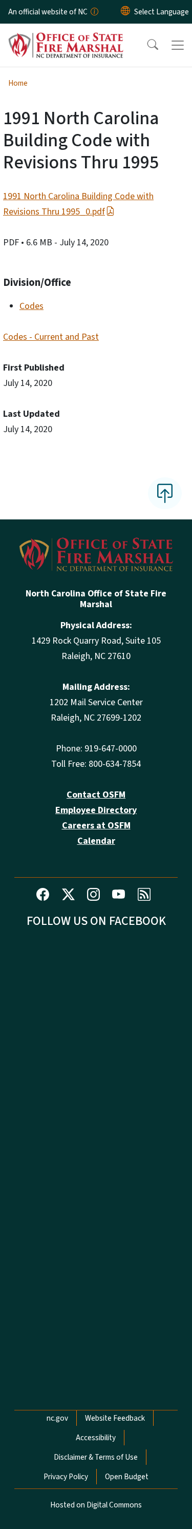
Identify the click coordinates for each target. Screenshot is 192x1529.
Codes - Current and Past (51, 337)
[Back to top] (165, 493)
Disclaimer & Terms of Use (96, 1457)
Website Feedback (115, 1418)
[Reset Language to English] (125, 12)
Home (18, 83)
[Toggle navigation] (177, 45)
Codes (31, 306)
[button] (146, 45)
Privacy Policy (66, 1476)
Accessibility (96, 1437)
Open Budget (126, 1476)
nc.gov (57, 1418)
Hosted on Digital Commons (96, 1505)
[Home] (65, 35)
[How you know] (93, 12)
